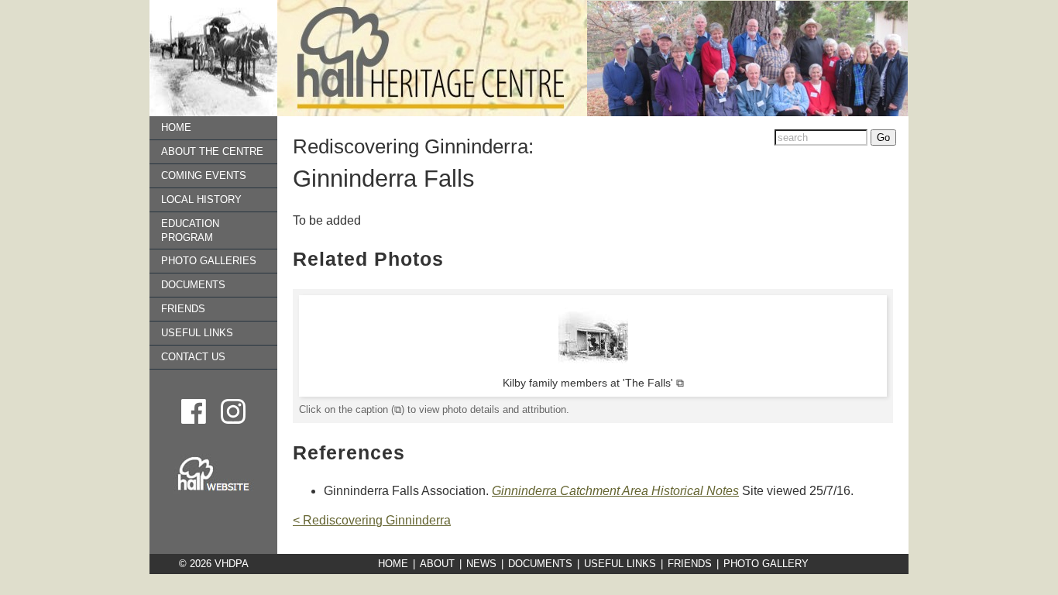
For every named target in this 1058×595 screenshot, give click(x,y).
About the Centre (212, 151)
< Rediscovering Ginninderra (372, 520)
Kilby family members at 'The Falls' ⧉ (593, 383)
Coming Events (203, 175)
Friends (183, 309)
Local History (201, 199)
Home (176, 127)
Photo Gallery (766, 563)
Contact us (193, 357)
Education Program (190, 230)
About (437, 563)
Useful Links (197, 333)
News (481, 563)
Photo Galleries (208, 261)
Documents (193, 285)
